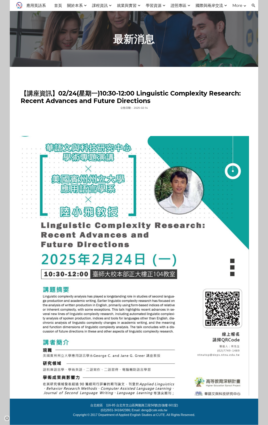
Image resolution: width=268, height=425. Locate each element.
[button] (253, 5)
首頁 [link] (58, 5)
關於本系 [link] (75, 5)
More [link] (237, 5)
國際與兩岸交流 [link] (209, 5)
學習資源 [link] (153, 5)
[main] (134, 39)
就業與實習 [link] (127, 5)
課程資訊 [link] (100, 5)
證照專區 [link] (178, 5)
